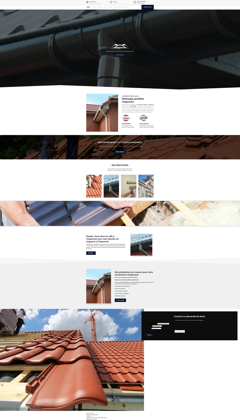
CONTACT (91, 253)
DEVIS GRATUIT (120, 55)
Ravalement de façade (119, 7)
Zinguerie (105, 7)
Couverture (99, 7)
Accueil (94, 7)
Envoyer (149, 335)
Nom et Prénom (148, 326)
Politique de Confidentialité (92, 414)
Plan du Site (88, 416)
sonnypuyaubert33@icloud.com (95, 3)
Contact (126, 7)
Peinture (110, 7)
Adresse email (148, 328)
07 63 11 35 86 (116, 3)
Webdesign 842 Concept (91, 419)
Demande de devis (148, 7)
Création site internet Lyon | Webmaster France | (96, 417)
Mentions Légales (90, 413)
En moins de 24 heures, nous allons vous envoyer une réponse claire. (159, 332)
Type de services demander (151, 323)
